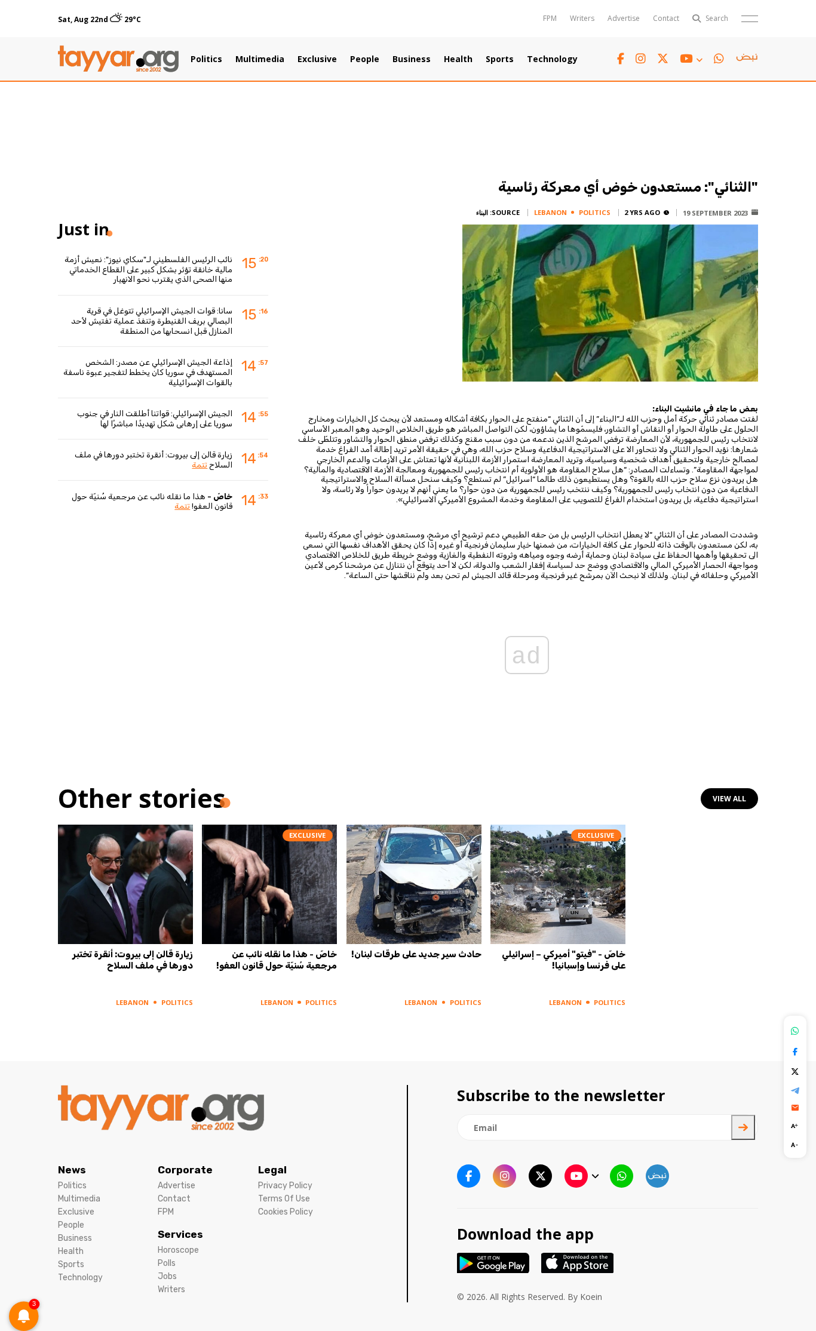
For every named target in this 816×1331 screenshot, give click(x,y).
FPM (550, 18)
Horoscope (178, 1250)
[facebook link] (620, 59)
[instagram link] (641, 59)
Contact (666, 18)
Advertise (624, 18)
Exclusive (317, 59)
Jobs (167, 1276)
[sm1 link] (746, 59)
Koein (591, 1296)
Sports (500, 59)
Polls (167, 1263)
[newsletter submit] (743, 1127)
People (364, 59)
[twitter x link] (662, 59)
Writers (582, 18)
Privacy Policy (285, 1186)
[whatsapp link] (719, 59)
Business (411, 59)
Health (458, 59)
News (72, 1170)
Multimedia (259, 59)
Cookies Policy (285, 1212)
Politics (206, 59)
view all (729, 799)
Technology (552, 59)
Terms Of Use (284, 1199)
